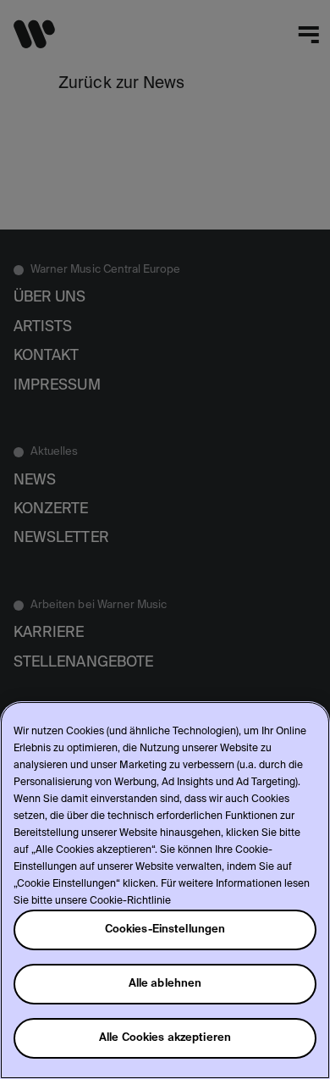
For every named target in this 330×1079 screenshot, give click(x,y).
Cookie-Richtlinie (130, 901)
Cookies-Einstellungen (165, 929)
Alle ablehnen (165, 983)
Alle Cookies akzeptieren (165, 1037)
